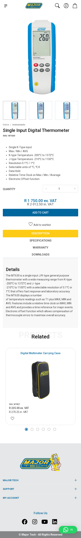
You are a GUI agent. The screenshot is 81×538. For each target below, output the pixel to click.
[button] (26, 429)
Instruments (18, 124)
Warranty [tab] (40, 247)
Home (6, 124)
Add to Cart (40, 212)
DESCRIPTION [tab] (40, 233)
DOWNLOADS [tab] (40, 254)
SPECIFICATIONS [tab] (40, 240)
